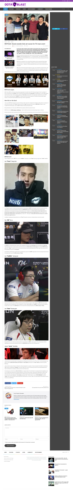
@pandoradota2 (16, 399)
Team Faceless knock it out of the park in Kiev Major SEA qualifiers (62, 142)
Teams (6, 14)
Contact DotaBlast (7, 461)
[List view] (7, 1)
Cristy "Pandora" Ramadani (19, 393)
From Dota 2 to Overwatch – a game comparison (62, 81)
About (10, 0)
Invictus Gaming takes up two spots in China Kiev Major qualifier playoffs (62, 136)
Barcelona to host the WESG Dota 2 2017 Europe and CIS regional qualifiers (62, 97)
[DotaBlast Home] (4, 1)
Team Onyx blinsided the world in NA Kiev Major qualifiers (62, 112)
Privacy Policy (6, 456)
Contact (14, 0)
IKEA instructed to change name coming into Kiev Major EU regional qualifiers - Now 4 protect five (11, 418)
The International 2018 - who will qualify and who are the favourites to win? (61, 459)
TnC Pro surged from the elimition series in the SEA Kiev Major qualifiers (62, 131)
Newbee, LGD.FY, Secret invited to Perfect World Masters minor (61, 85)
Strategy (18, 9)
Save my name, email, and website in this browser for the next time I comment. (20, 442)
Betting (58, 74)
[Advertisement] (49, 4)
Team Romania (48, 9)
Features (11, 9)
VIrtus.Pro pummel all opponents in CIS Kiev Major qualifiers (62, 121)
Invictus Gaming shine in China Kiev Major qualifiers (62, 102)
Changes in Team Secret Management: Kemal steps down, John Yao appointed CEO (41, 418)
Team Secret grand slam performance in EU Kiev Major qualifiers (62, 116)
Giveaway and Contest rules (8, 459)
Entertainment (31, 9)
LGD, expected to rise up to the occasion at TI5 (40, 387)
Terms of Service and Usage (8, 458)
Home (6, 41)
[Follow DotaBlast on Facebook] (64, 28)
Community (40, 9)
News (5, 9)
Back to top (65, 452)
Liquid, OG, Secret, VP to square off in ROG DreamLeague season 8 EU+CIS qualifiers (62, 91)
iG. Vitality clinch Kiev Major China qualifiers (62, 127)
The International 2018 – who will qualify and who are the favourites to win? (62, 71)
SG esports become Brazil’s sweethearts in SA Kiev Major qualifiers (62, 107)
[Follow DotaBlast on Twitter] (56, 28)
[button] (68, 9)
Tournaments (59, 69)
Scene (24, 9)
